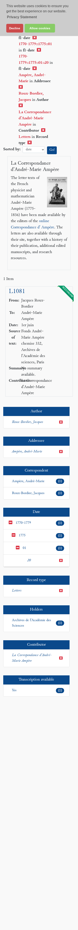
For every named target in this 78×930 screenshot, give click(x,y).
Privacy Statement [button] (22, 17)
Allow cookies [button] (39, 28)
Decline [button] (14, 28)
